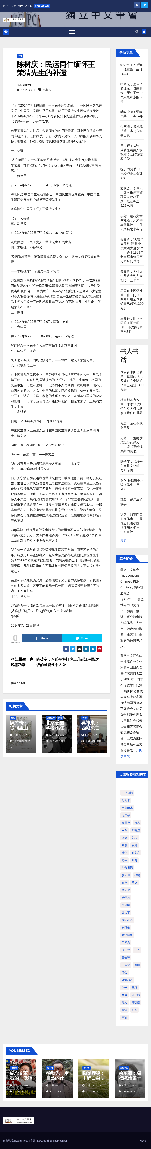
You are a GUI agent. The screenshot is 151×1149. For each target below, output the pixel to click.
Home (143, 1140)
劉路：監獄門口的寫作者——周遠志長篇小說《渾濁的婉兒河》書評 (131, 523)
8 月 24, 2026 (129, 1085)
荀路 (134, 987)
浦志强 (126, 950)
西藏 (124, 995)
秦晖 (137, 965)
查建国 (126, 905)
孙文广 (136, 852)
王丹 (137, 950)
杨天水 (126, 890)
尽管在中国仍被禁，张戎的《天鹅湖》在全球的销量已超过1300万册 (132, 299)
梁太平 (126, 912)
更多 (123, 540)
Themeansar (60, 1140)
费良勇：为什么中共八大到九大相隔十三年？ (131, 276)
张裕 (137, 875)
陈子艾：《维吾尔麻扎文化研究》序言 (131, 466)
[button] (137, 31)
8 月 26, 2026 (57, 1085)
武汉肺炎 (127, 935)
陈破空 (136, 1002)
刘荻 (134, 837)
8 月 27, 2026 (21, 1085)
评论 (20, 56)
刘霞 (124, 845)
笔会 (124, 972)
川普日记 (127, 867)
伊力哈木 (127, 807)
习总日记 (127, 792)
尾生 (124, 860)
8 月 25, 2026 (93, 1085)
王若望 (126, 965)
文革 (124, 882)
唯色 (124, 852)
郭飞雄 (136, 995)
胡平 (124, 987)
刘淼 (124, 837)
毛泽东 (126, 942)
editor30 (19, 1091)
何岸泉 (126, 815)
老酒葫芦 (127, 980)
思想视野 (51, 718)
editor (27, 85)
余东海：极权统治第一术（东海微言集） (131, 131)
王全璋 (126, 957)
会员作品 (124, 1068)
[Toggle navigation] (72, 31)
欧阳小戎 (127, 920)
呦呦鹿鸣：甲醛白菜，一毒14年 (93, 1078)
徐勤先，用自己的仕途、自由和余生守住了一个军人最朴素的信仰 (131, 92)
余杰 (137, 822)
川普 (134, 860)
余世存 (126, 822)
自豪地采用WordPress (16, 1140)
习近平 (126, 800)
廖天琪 (126, 875)
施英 (134, 882)
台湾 (134, 845)
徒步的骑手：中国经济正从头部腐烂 (131, 173)
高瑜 (124, 1017)
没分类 (14, 1068)
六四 (124, 830)
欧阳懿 (126, 927)
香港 (124, 1009)
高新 (134, 1009)
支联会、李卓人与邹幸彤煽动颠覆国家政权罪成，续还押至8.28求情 (131, 197)
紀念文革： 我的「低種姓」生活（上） (132, 69)
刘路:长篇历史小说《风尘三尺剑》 (132, 485)
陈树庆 (47, 89)
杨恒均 (126, 897)
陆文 (124, 1002)
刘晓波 (136, 830)
